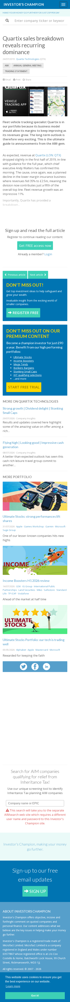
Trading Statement (16, 71)
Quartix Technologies (27, 59)
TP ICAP (12, 593)
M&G (39, 590)
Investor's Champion (24, 4)
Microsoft (60, 526)
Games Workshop (34, 526)
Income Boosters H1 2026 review (26, 581)
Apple (19, 526)
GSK (18, 586)
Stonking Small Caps (25, 371)
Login (48, 254)
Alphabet (21, 649)
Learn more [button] (13, 986)
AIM (7, 65)
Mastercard (42, 649)
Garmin (49, 526)
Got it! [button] (35, 995)
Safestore (49, 590)
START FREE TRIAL (23, 387)
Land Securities (26, 590)
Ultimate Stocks (22, 357)
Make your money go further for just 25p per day (31, 12)
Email (8, 79)
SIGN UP (37, 891)
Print (17, 79)
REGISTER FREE (25, 312)
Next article (37, 274)
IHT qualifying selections (27, 375)
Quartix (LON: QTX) (48, 155)
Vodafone (23, 593)
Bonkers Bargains (23, 368)
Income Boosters (23, 360)
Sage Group (9, 530)
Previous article (16, 274)
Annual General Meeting (27, 65)
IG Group (27, 586)
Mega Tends (20, 364)
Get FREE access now (35, 245)
